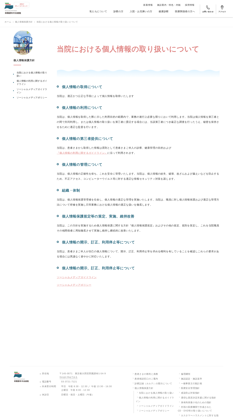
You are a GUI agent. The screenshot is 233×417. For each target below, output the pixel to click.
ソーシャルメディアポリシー (32, 97)
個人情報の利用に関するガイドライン (32, 82)
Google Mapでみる (69, 377)
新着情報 (148, 5)
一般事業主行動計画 (191, 383)
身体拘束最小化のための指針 (196, 402)
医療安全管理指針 (190, 388)
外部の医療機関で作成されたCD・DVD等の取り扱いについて (195, 409)
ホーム (8, 22)
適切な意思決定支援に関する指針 (198, 398)
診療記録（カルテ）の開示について (153, 383)
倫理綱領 (185, 374)
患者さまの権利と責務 (146, 374)
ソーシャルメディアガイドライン (32, 91)
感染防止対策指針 (190, 393)
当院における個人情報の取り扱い (32, 74)
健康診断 (164, 11)
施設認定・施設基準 (191, 379)
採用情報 (189, 5)
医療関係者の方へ (185, 11)
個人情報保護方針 (23, 22)
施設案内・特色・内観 (169, 5)
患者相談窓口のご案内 (146, 379)
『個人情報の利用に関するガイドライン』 (82, 153)
